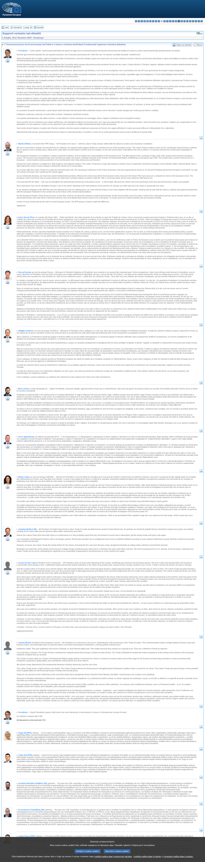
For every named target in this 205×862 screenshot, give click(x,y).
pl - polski (184, 21)
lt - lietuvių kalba (173, 21)
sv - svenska (201, 21)
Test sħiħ (40, 27)
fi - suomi (199, 21)
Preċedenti (17, 27)
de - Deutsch (147, 21)
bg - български (136, 21)
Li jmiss (26, 27)
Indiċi (6, 27)
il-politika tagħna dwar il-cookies (147, 856)
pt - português (187, 21)
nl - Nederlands (182, 21)
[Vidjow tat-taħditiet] (8, 61)
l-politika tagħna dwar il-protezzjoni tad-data (113, 856)
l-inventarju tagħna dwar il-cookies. (178, 856)
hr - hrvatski (164, 21)
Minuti (199, 45)
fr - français (159, 21)
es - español (139, 21)
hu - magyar (176, 21)
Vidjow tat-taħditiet (183, 45)
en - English (156, 21)
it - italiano (167, 21)
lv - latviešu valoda (170, 21)
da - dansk (144, 21)
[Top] (201, 138)
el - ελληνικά (153, 21)
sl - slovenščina (196, 21)
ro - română (190, 21)
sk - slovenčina (193, 21)
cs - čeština (142, 21)
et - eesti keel (150, 21)
